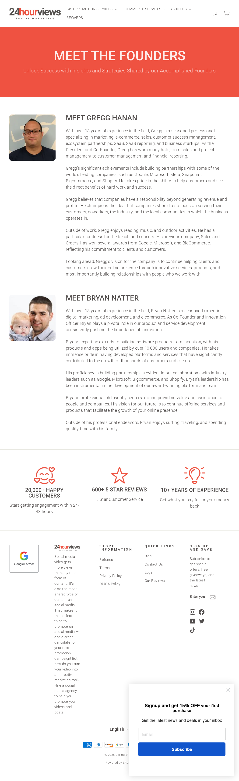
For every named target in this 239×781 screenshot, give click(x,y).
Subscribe (182, 749)
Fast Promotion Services (90, 9)
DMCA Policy (109, 584)
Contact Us (154, 564)
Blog (148, 556)
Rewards (75, 18)
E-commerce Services (142, 9)
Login (149, 572)
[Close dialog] (228, 690)
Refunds (106, 560)
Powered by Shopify (119, 762)
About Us (179, 9)
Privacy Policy (110, 576)
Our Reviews (155, 581)
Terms (104, 568)
